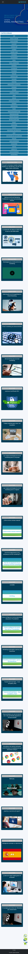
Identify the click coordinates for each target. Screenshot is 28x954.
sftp (14, 133)
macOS (14, 98)
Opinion (14, 103)
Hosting (14, 81)
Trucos (14, 138)
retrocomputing (14, 119)
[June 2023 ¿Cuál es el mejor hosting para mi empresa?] (12, 902)
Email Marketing (14, 63)
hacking (14, 79)
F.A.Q (14, 950)
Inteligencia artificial (14, 84)
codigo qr (14, 46)
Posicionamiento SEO (14, 111)
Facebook (14, 68)
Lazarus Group (14, 92)
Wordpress (14, 154)
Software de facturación (14, 135)
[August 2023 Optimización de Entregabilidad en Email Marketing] (12, 321)
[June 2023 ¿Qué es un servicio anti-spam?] (12, 837)
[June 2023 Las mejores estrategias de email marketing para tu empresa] (12, 482)
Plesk (14, 108)
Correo (14, 49)
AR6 (14, 36)
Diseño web (14, 52)
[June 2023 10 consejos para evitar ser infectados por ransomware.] (12, 934)
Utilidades (14, 143)
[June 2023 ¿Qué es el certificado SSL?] (12, 417)
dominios (14, 54)
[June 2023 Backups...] (12, 805)
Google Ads (14, 76)
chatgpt (14, 44)
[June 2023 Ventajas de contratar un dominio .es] (12, 870)
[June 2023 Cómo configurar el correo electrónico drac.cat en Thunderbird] (12, 643)
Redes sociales (14, 116)
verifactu (14, 149)
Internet (14, 87)
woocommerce (14, 152)
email (14, 60)
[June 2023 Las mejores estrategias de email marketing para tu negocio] (12, 514)
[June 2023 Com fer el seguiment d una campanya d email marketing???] (12, 579)
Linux (14, 95)
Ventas (14, 146)
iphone (14, 90)
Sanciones (14, 125)
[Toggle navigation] (3, 2)
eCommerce (14, 57)
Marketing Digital (14, 100)
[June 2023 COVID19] (12, 611)
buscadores (14, 41)
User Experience (14, 141)
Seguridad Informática (14, 130)
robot (14, 122)
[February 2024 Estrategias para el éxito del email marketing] (12, 288)
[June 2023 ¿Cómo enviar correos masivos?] (12, 547)
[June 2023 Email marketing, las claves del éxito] (12, 353)
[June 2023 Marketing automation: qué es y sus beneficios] (12, 676)
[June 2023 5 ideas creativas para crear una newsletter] (12, 450)
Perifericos (14, 106)
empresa (14, 65)
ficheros (14, 71)
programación (14, 114)
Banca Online (14, 38)
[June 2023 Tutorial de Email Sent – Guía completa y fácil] (12, 708)
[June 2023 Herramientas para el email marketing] (12, 385)
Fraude (14, 73)
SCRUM (14, 127)
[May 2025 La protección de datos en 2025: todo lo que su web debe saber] (12, 256)
